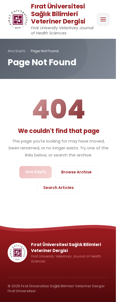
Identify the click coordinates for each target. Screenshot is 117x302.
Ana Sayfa (16, 51)
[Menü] (103, 19)
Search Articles (58, 187)
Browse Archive (76, 172)
